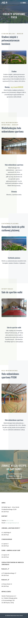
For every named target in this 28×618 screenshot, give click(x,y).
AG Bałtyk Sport (14, 476)
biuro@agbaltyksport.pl (12, 523)
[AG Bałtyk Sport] (4, 3)
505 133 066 (9, 520)
